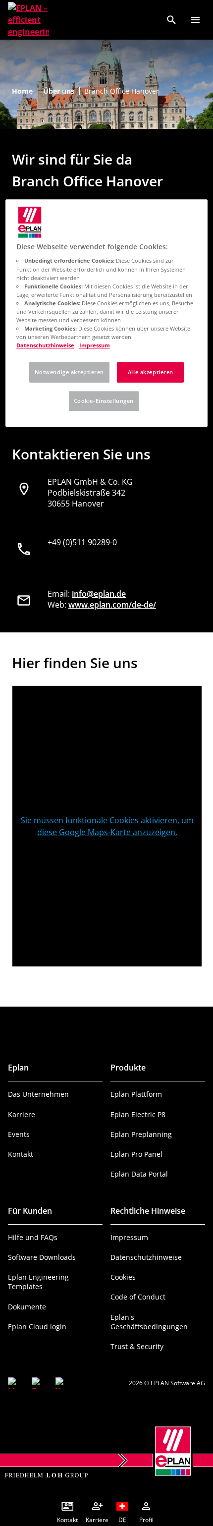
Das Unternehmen (38, 1094)
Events (19, 1134)
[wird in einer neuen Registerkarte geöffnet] (14, 1383)
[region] (106, 313)
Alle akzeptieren (150, 372)
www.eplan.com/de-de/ (112, 604)
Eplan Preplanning (141, 1134)
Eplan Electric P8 (137, 1114)
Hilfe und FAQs (32, 1237)
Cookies (123, 1277)
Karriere (21, 1114)
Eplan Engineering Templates (38, 1281)
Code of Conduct (137, 1296)
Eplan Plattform (136, 1094)
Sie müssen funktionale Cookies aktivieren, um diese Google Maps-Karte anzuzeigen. (107, 826)
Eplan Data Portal (139, 1174)
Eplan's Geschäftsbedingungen (149, 1321)
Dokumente (27, 1306)
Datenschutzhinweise (146, 1257)
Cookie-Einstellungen (104, 400)
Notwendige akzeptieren (70, 372)
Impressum (129, 1237)
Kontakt (20, 1154)
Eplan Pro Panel (136, 1154)
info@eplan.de (99, 593)
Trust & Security (136, 1346)
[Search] (171, 20)
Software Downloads (42, 1257)
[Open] (195, 20)
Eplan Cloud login (37, 1326)
